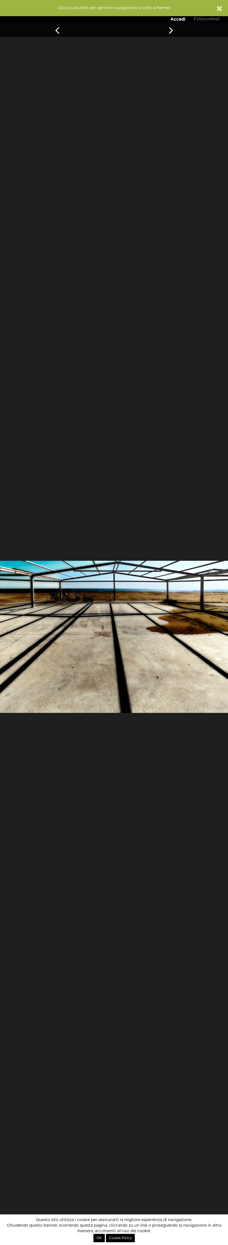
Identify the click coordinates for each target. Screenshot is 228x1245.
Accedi (177, 19)
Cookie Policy (120, 1238)
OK (99, 1238)
